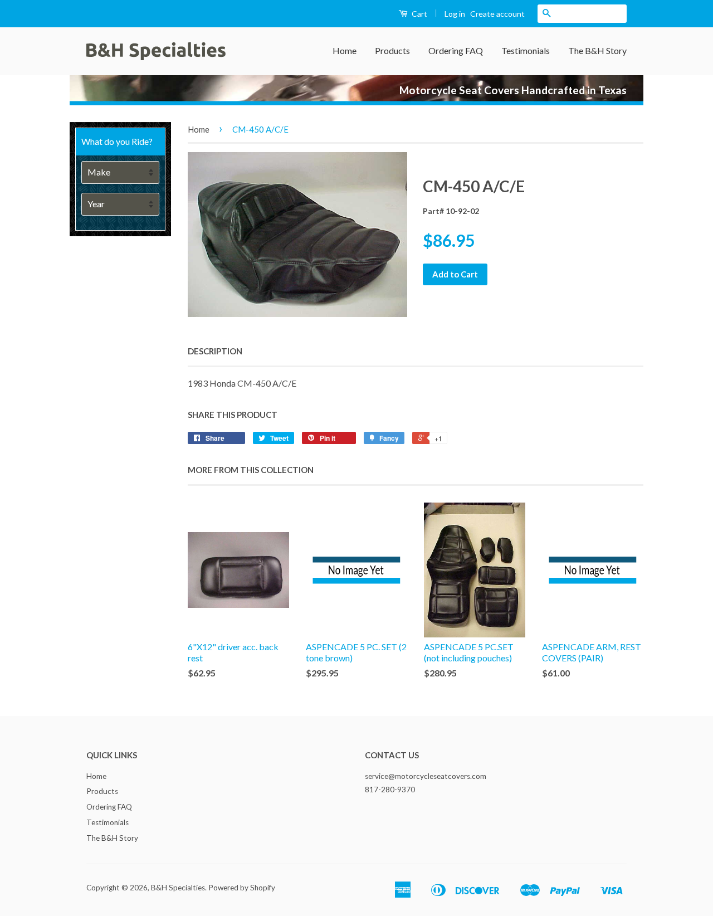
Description (215, 351)
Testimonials (525, 50)
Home (344, 50)
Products (392, 50)
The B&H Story (597, 50)
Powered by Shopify (241, 887)
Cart (418, 13)
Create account (497, 13)
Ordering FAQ (455, 50)
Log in (455, 13)
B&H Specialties (178, 887)
